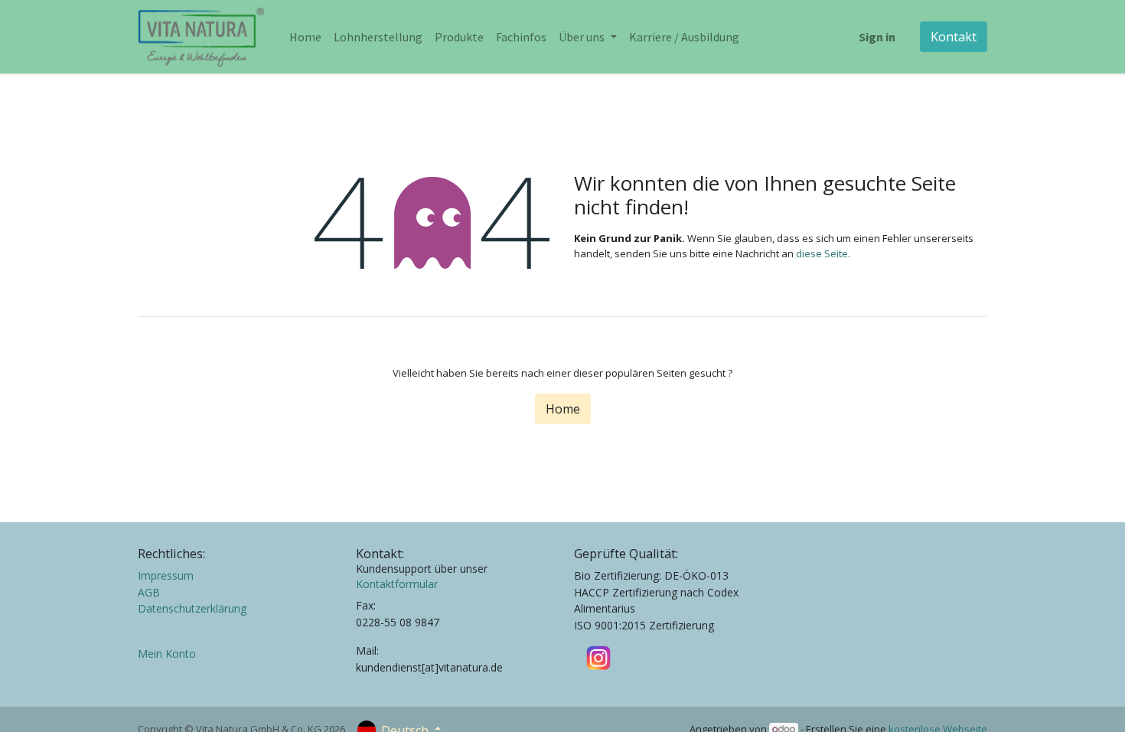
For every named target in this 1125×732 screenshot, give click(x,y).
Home (563, 408)
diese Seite (822, 253)
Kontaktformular (397, 584)
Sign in (877, 36)
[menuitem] (305, 36)
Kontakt (954, 36)
